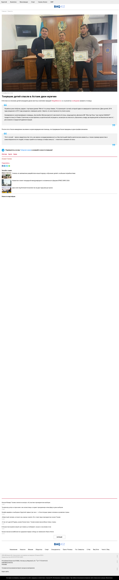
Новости (10, 11)
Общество (39, 549)
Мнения (30, 549)
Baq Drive (96, 549)
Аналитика (13, 2)
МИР (52, 2)
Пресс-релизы (67, 549)
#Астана (4, 154)
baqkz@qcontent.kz (7, 562)
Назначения (13, 549)
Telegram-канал (25, 150)
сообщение (75, 101)
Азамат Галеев (7, 158)
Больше (59, 537)
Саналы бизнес (42, 2)
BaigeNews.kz (56, 101)
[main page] (59, 7)
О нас (88, 549)
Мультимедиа (24, 2)
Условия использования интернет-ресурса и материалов (18, 568)
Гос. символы (79, 549)
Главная (4, 11)
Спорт (33, 2)
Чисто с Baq (105, 549)
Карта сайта (5, 571)
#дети (10, 154)
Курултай (4, 2)
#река (15, 154)
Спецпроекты (55, 549)
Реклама (4, 564)
